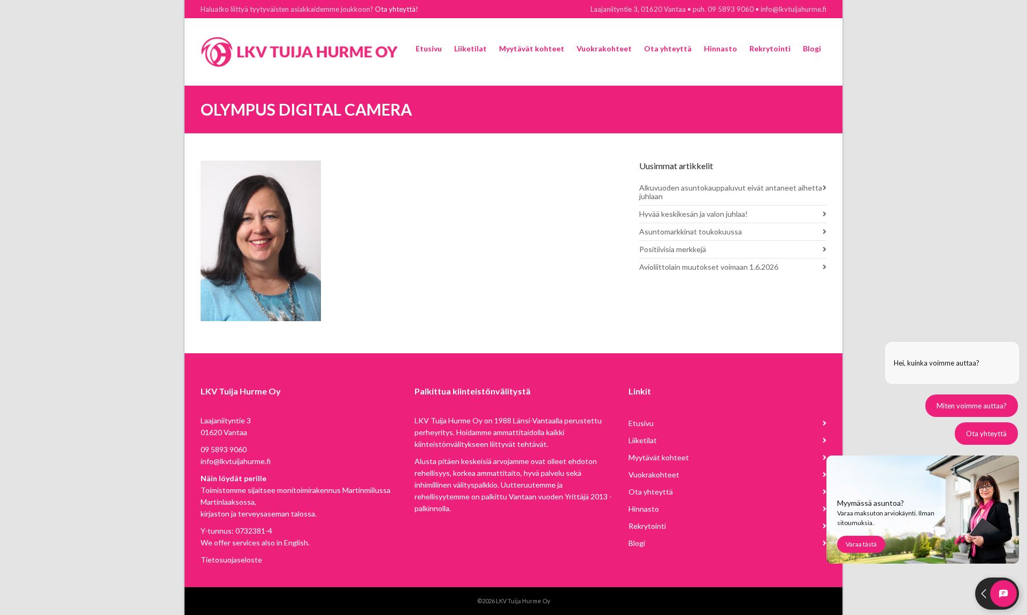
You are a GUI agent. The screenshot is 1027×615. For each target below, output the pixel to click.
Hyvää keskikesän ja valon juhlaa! (693, 213)
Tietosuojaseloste (231, 559)
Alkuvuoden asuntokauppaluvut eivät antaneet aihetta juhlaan (730, 192)
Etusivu (641, 423)
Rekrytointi (647, 525)
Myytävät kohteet (659, 457)
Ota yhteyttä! (396, 9)
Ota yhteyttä (651, 491)
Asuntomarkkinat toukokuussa (690, 231)
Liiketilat (643, 440)
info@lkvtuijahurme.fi (236, 461)
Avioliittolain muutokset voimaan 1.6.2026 (708, 266)
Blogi (637, 543)
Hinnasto (644, 508)
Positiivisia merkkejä (672, 249)
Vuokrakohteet (654, 474)
